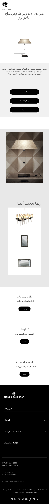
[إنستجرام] (15, 499)
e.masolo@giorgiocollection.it (13, 481)
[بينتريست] (22, 499)
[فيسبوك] (11, 499)
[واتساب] (19, 499)
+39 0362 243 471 (10, 472)
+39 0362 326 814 (10, 475)
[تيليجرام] (37, 499)
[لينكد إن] (33, 499)
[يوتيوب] (26, 499)
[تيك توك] (30, 499)
